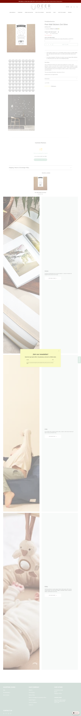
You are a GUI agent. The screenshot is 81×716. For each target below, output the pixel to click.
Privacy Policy (45, 362)
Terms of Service (50, 362)
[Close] (58, 351)
